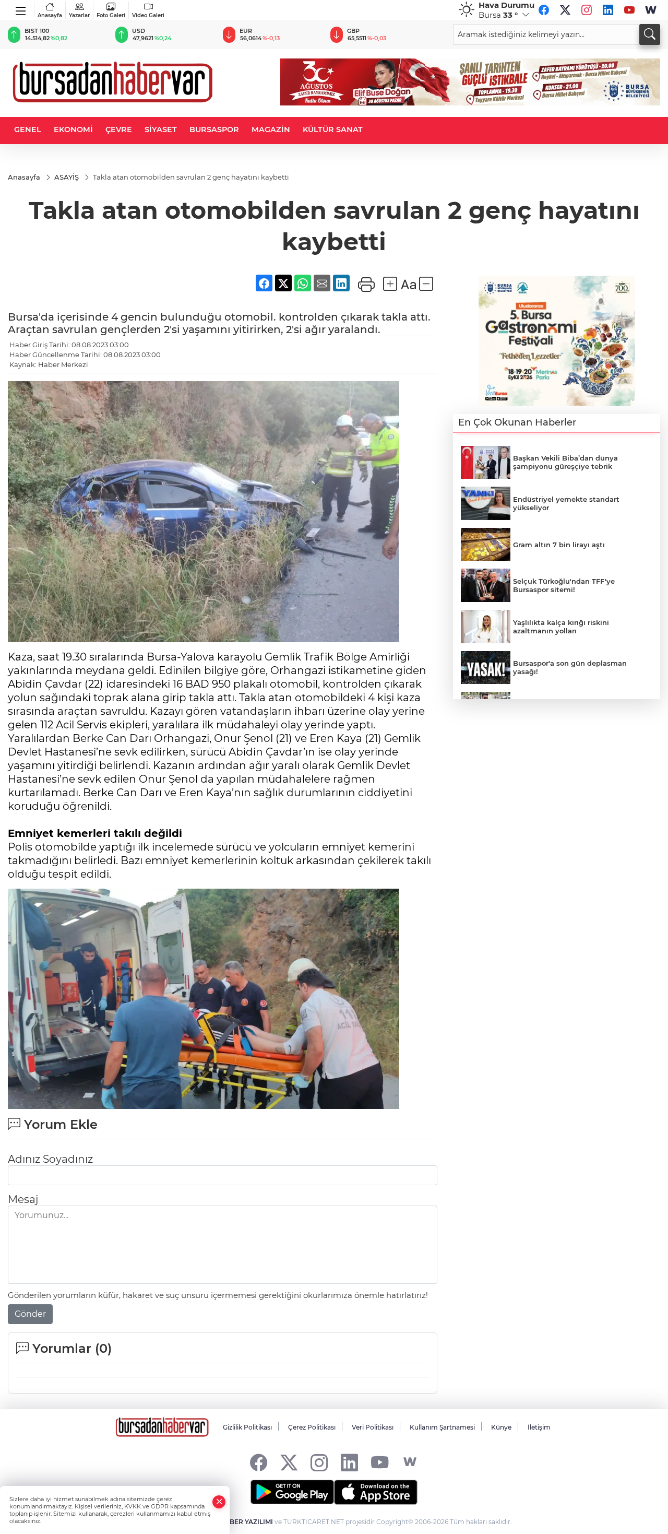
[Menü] (21, 9)
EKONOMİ (73, 129)
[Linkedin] (608, 10)
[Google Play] (292, 1492)
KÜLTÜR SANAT (333, 129)
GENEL (27, 129)
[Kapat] (219, 1501)
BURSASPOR (214, 129)
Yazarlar (79, 15)
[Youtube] (629, 10)
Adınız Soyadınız (50, 1159)
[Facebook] (544, 10)
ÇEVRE (118, 129)
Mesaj (23, 1199)
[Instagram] (586, 10)
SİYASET (161, 129)
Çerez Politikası (312, 1427)
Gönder (30, 1314)
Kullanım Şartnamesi (442, 1427)
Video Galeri (148, 15)
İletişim (539, 1427)
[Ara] (649, 34)
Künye (501, 1427)
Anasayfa (50, 15)
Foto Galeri (111, 15)
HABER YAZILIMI (246, 1522)
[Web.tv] (651, 10)
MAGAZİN (271, 129)
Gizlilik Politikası (247, 1427)
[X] (565, 10)
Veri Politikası (372, 1427)
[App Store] (376, 1492)
